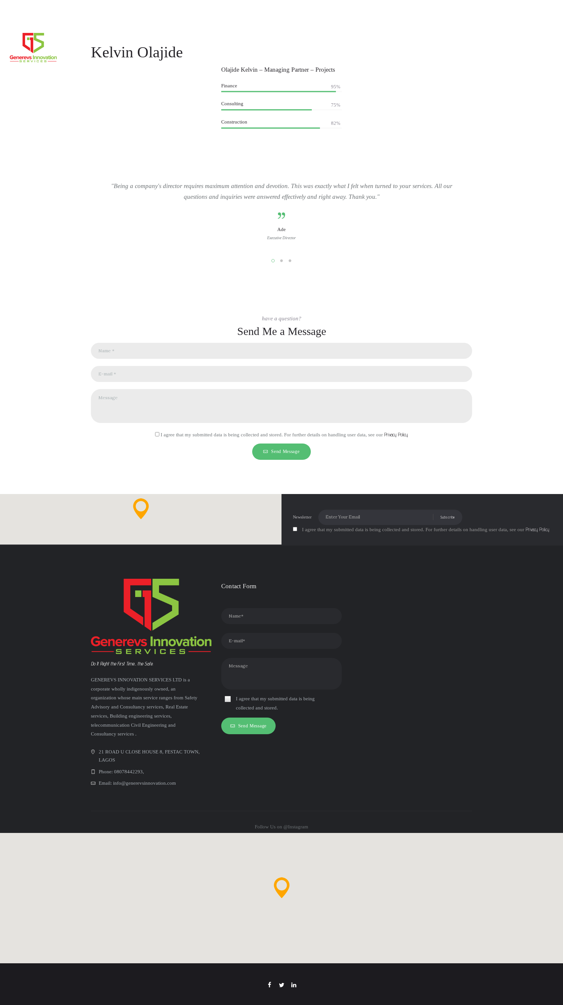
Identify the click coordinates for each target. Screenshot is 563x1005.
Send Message (285, 451)
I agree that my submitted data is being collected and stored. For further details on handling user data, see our (284, 434)
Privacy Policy (396, 434)
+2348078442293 (212, 8)
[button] (140, 508)
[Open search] (551, 38)
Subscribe (447, 517)
